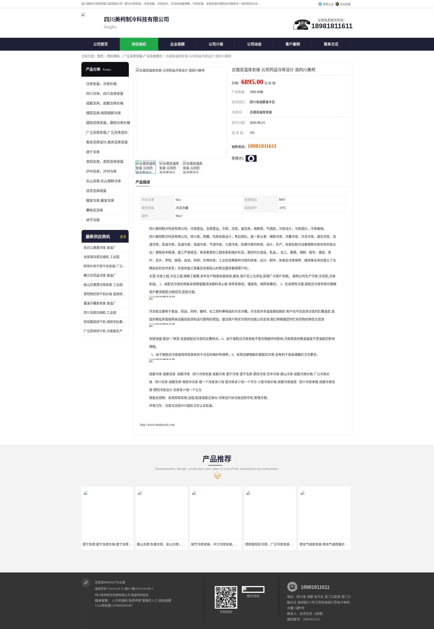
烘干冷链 (93, 220)
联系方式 (331, 44)
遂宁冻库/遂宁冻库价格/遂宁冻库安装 (109, 544)
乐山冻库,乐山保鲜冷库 (103, 181)
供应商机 (139, 44)
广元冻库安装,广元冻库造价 (142, 56)
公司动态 (254, 44)
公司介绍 (216, 44)
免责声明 (134, 600)
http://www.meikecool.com (157, 424)
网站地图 (165, 600)
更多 (123, 237)
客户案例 (292, 44)
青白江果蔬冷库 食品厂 (100, 247)
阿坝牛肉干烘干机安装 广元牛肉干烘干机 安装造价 (105, 266)
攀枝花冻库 (94, 210)
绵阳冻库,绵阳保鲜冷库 (103, 113)
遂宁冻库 (93, 152)
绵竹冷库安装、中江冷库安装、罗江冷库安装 (222, 544)
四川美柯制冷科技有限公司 (112, 595)
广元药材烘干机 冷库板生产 (103, 331)
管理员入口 (150, 600)
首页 (100, 56)
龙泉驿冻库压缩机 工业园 (101, 257)
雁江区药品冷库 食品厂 (100, 275)
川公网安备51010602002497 (114, 605)
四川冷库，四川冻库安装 (104, 93)
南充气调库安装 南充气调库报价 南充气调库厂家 (334, 544)
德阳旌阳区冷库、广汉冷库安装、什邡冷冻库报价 (280, 544)
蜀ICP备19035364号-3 (139, 588)
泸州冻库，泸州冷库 (101, 171)
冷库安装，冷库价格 (101, 84)
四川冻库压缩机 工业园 (100, 312)
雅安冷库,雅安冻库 (100, 200)
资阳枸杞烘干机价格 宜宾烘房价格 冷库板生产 (105, 294)
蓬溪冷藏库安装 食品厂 (100, 303)
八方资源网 (119, 600)
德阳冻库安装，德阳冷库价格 (108, 123)
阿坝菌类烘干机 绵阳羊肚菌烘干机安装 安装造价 (105, 322)
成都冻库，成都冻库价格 (104, 103)
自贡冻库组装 (96, 191)
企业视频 (177, 44)
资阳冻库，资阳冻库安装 (104, 161)
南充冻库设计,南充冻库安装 (107, 142)
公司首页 (100, 44)
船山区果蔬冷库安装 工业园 (103, 284)
